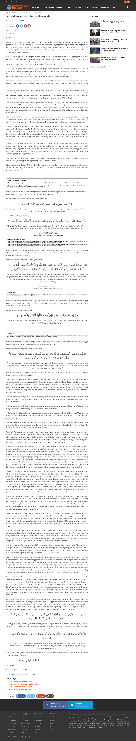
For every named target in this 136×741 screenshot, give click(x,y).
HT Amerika (12, 717)
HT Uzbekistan (38, 733)
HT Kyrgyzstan (25, 723)
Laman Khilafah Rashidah (25, 736)
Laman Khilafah (12, 736)
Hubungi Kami (10, 2)
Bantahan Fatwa (108, 7)
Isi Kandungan (11, 33)
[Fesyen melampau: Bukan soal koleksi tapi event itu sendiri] (95, 51)
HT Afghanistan (38, 713)
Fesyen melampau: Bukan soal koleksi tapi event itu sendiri (114, 49)
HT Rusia (51, 726)
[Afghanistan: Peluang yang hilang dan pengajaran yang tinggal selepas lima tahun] (95, 41)
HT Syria (38, 729)
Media (87, 7)
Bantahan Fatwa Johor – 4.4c (21, 682)
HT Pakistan (25, 726)
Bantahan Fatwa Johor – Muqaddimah (24, 684)
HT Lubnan (38, 723)
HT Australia (25, 717)
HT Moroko (13, 726)
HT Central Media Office (26, 714)
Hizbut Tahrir (48, 7)
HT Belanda (51, 717)
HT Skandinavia (12, 729)
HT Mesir (51, 723)
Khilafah (35, 7)
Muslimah (78, 7)
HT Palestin (38, 726)
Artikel (67, 7)
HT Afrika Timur (51, 713)
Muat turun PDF (12, 31)
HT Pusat (12, 713)
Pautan (95, 7)
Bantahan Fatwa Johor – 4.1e (21, 689)
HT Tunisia (51, 729)
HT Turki (12, 733)
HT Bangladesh (38, 717)
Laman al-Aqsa (51, 733)
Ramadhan (19, 2)
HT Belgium (12, 720)
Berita (59, 7)
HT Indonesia (38, 720)
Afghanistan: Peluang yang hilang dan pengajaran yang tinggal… (114, 40)
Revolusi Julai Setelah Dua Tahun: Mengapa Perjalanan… (113, 58)
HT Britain (25, 720)
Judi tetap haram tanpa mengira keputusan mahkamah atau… (112, 22)
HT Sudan (25, 729)
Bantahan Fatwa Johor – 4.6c (21, 687)
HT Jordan (13, 723)
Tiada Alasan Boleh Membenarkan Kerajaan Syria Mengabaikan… (113, 31)
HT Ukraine (25, 733)
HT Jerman (51, 720)
